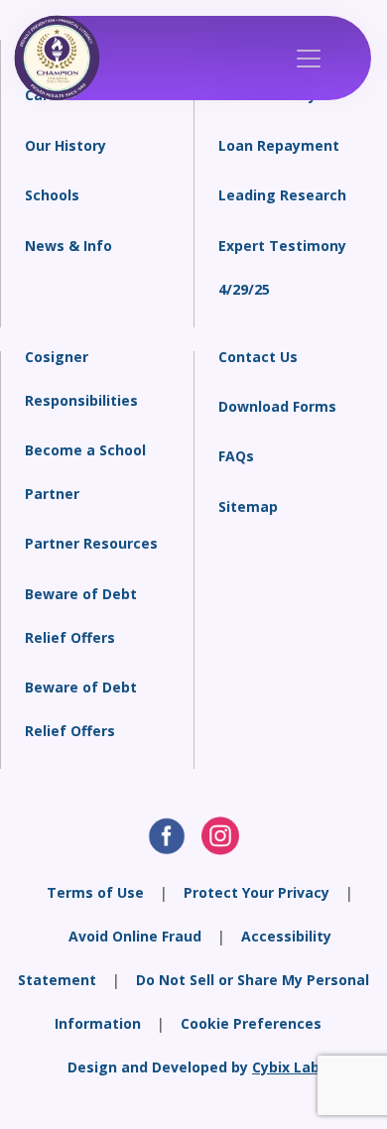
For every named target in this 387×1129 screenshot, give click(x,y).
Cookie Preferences (251, 1023)
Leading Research (282, 195)
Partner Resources (91, 543)
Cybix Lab (286, 1067)
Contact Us (258, 356)
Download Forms (277, 406)
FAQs (236, 455)
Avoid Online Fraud (134, 936)
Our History (65, 145)
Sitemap (248, 506)
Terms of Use (95, 892)
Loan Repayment (278, 145)
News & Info (68, 245)
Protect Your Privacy (256, 892)
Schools (52, 195)
